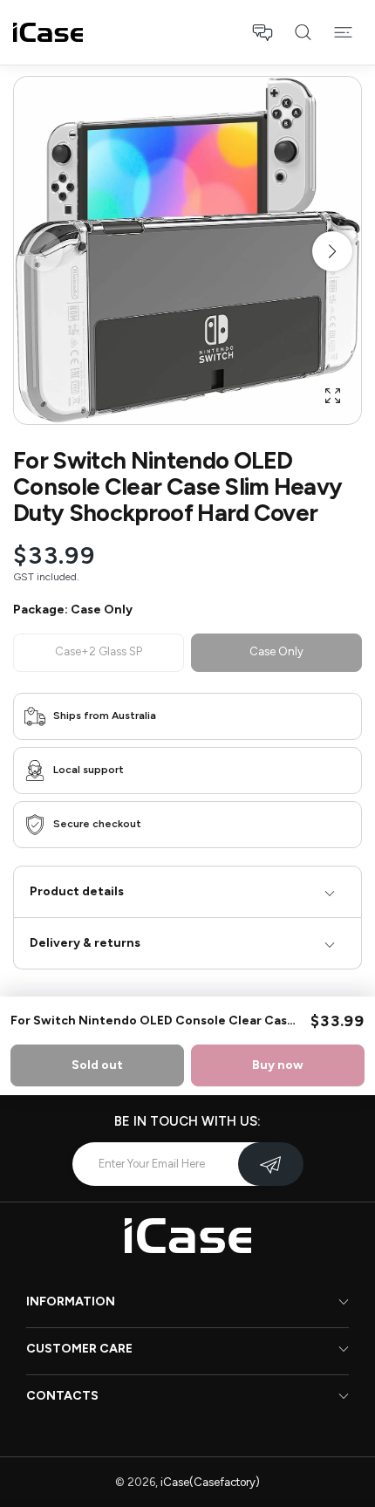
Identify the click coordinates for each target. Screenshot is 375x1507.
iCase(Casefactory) (210, 1482)
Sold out (97, 1065)
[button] (262, 32)
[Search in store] (302, 32)
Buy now (277, 1065)
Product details (77, 891)
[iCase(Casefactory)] (48, 32)
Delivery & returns (85, 942)
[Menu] (343, 32)
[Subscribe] (270, 1164)
